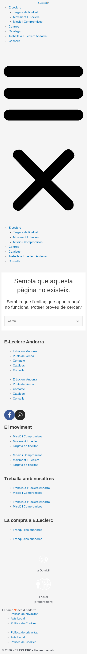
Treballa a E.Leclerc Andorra (28, 36)
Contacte (19, 360)
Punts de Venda (23, 356)
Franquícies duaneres (27, 529)
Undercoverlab (44, 650)
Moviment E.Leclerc (26, 17)
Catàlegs (14, 31)
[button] (43, 136)
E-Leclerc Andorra (25, 351)
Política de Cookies (23, 623)
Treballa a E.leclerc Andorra (31, 487)
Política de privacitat (24, 613)
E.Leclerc (15, 7)
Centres (14, 26)
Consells (14, 41)
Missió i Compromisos (27, 21)
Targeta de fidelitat (25, 12)
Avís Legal (18, 618)
